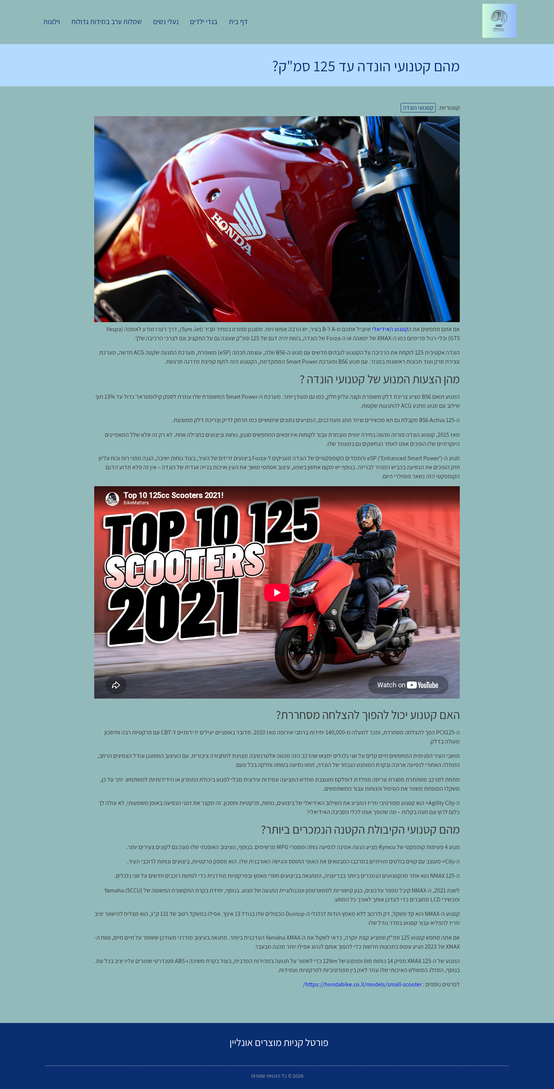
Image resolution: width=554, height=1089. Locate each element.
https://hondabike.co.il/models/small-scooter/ (362, 984)
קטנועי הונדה (418, 108)
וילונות (51, 21)
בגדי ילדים (203, 21)
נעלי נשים (166, 21)
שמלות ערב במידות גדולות (106, 21)
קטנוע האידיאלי (390, 329)
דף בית (238, 21)
